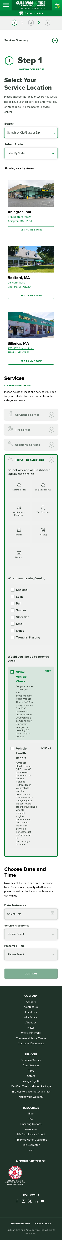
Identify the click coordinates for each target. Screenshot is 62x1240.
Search (9, 124)
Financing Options (31, 1124)
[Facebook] (18, 1201)
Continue (31, 973)
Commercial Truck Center (31, 1038)
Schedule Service (31, 1060)
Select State (13, 144)
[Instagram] (25, 1201)
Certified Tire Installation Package (31, 1086)
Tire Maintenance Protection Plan (31, 1091)
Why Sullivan (31, 1017)
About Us (31, 1022)
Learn (31, 1150)
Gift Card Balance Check (31, 1134)
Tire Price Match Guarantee (31, 1139)
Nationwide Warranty (31, 1097)
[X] (31, 1201)
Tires (31, 1070)
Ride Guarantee (31, 1145)
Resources (31, 1129)
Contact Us (31, 1007)
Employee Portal (20, 1223)
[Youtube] (44, 1201)
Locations (31, 1012)
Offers (31, 1076)
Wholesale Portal (31, 1033)
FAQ (31, 1119)
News (31, 1028)
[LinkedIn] (37, 1201)
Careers (31, 1001)
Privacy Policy (42, 1223)
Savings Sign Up (31, 1081)
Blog (31, 1113)
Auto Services (31, 1065)
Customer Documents (31, 1043)
